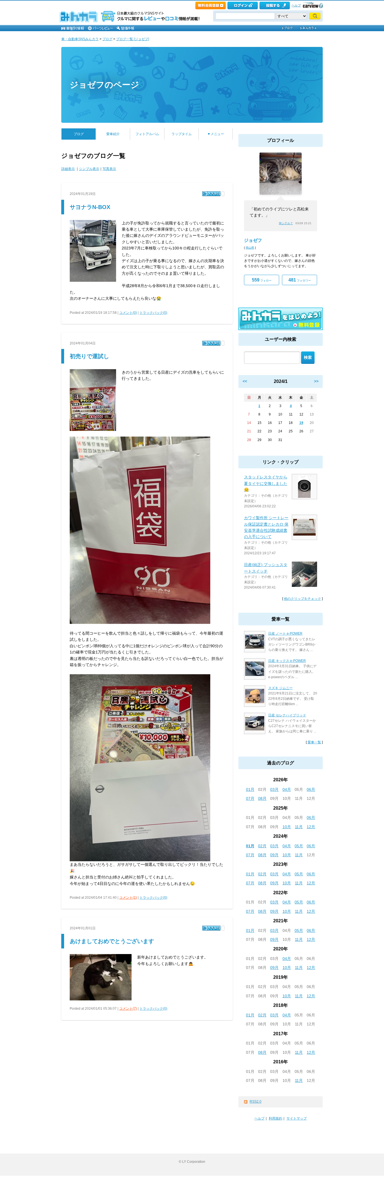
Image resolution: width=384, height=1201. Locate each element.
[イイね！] (211, 193)
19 (301, 423)
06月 (311, 789)
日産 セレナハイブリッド (287, 715)
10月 (287, 827)
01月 (250, 789)
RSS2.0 (255, 1102)
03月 (274, 789)
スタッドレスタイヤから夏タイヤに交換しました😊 (265, 483)
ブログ (107, 39)
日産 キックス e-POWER (287, 661)
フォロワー (299, 280)
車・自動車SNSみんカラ (80, 39)
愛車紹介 (113, 134)
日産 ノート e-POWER (285, 633)
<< (245, 381)
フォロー (262, 280)
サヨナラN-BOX (90, 207)
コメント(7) (128, 1009)
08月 (262, 798)
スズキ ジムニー (280, 688)
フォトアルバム (147, 134)
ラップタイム (181, 134)
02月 (262, 846)
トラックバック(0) (153, 313)
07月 (250, 798)
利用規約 (275, 1118)
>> (316, 381)
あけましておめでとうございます (112, 941)
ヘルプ (296, 5)
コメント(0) (128, 313)
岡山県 (250, 247)
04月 (287, 789)
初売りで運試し (89, 356)
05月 (299, 846)
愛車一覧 (314, 742)
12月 (311, 827)
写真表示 (109, 169)
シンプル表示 (89, 169)
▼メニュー (215, 134)
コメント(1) (128, 898)
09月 (274, 855)
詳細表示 (68, 169)
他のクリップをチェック (302, 599)
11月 (299, 827)
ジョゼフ (253, 240)
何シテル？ (286, 223)
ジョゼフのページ (104, 84)
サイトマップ (296, 1118)
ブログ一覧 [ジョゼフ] (132, 39)
